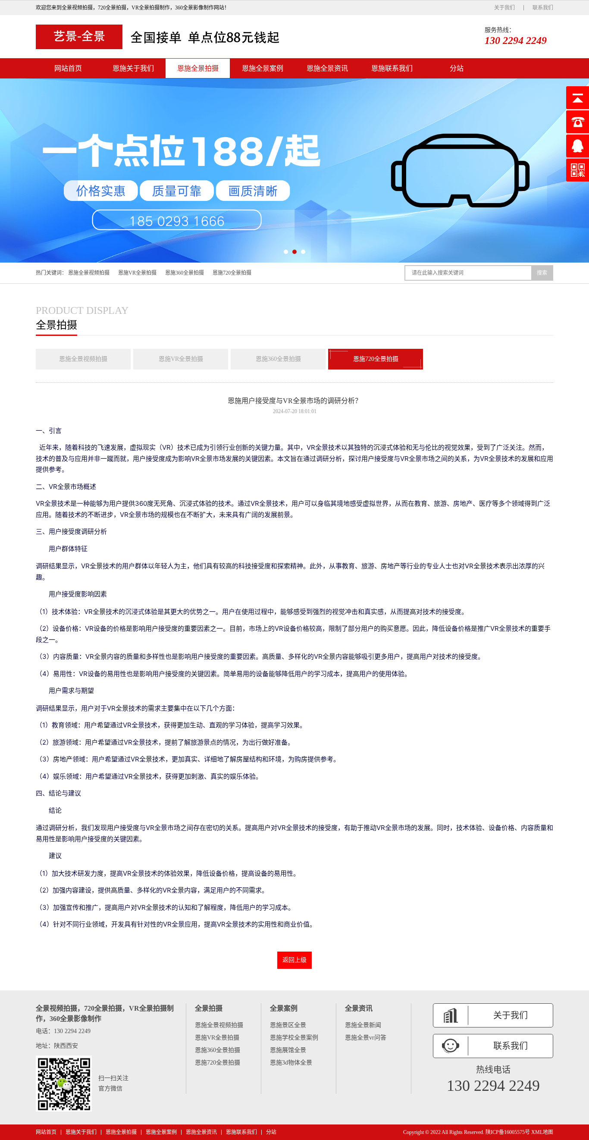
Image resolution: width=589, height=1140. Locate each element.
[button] (286, 252)
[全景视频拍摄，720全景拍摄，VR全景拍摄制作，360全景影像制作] (161, 36)
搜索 (542, 273)
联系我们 (543, 7)
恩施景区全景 (288, 1025)
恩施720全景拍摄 (232, 273)
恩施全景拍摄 (198, 68)
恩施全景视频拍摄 (89, 273)
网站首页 (68, 68)
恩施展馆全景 (288, 1050)
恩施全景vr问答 (365, 1037)
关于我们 (504, 7)
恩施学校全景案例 (294, 1037)
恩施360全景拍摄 (184, 273)
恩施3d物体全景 (291, 1062)
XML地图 (542, 1132)
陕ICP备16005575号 (508, 1132)
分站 (457, 68)
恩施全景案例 (262, 68)
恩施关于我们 (133, 68)
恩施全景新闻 (363, 1025)
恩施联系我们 (392, 68)
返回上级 (294, 960)
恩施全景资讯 (327, 68)
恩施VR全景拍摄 (137, 273)
